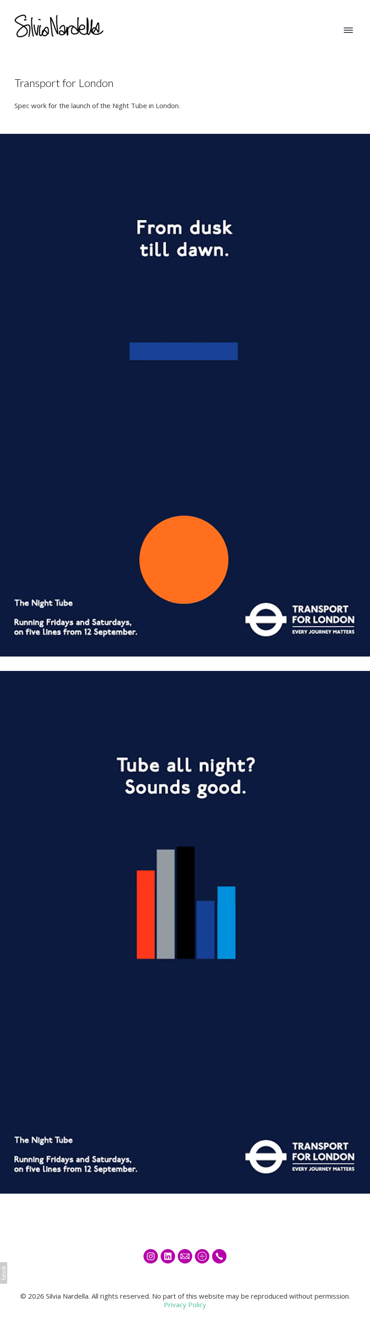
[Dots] (202, 1256)
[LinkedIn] (168, 1256)
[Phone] (219, 1256)
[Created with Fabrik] (3, 1273)
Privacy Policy (185, 1304)
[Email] (185, 1256)
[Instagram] (150, 1256)
